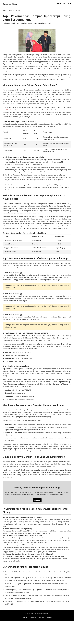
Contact (41, 617)
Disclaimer (33, 617)
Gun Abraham (14, 23)
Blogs (69, 3)
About (64, 3)
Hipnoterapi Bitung (10, 4)
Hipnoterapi (11, 10)
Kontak (37, 500)
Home (59, 3)
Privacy (24, 617)
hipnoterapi (10, 110)
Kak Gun (33, 613)
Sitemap (49, 617)
